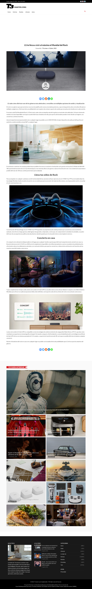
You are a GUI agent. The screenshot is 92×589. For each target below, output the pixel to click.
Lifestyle (27, 12)
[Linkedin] (49, 98)
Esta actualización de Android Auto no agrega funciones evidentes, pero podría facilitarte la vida (49, 547)
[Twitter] (43, 98)
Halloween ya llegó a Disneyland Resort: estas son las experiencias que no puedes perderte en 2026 (49, 555)
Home (9, 12)
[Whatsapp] (51, 98)
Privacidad (63, 571)
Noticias (15, 12)
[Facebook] (40, 98)
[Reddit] (46, 98)
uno (49, 112)
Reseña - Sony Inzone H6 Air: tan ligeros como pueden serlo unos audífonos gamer (49, 563)
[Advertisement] (46, 25)
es (40, 120)
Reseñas (21, 12)
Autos (33, 12)
